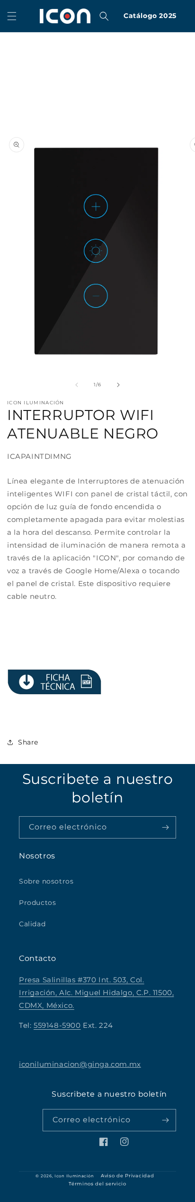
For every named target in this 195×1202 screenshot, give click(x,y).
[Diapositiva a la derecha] (118, 384)
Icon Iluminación (74, 1176)
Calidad (32, 924)
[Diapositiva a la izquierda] (76, 384)
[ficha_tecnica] (54, 681)
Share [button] (28, 742)
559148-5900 (57, 1025)
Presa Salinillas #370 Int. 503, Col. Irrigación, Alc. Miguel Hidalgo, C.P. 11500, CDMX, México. (96, 992)
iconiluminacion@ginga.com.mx (80, 1064)
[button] (11, 16)
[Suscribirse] (165, 827)
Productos (37, 902)
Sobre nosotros (46, 881)
